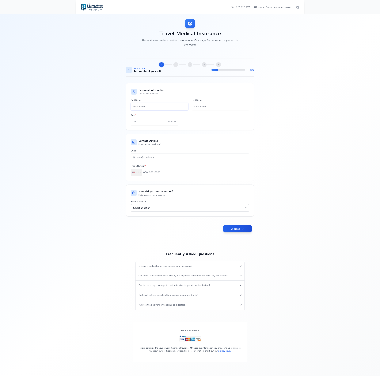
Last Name (197, 100)
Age (133, 115)
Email (134, 150)
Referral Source (139, 201)
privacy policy (224, 350)
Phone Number (138, 166)
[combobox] (136, 172)
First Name (136, 100)
